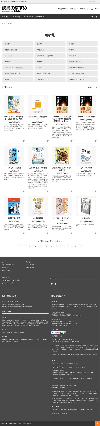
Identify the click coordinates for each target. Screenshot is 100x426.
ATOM (8, 277)
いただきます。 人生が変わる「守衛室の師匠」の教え (14, 118)
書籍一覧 (5, 17)
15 (75, 246)
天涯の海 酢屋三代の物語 (38, 168)
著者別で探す (39, 17)
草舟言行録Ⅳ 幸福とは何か (38, 118)
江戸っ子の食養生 (86, 168)
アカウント (94, 1)
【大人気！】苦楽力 (14, 168)
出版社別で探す (28, 17)
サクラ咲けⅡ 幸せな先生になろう (62, 219)
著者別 (10, 23)
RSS (3, 277)
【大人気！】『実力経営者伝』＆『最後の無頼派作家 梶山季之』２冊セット (62, 119)
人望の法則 (86, 218)
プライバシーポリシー (9, 283)
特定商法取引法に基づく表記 (11, 280)
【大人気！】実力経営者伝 (86, 117)
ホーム (3, 23)
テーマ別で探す (15, 17)
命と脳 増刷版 (38, 218)
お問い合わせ (84, 9)
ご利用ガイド (73, 9)
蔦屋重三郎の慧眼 (14, 218)
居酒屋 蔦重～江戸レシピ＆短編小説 (62, 169)
